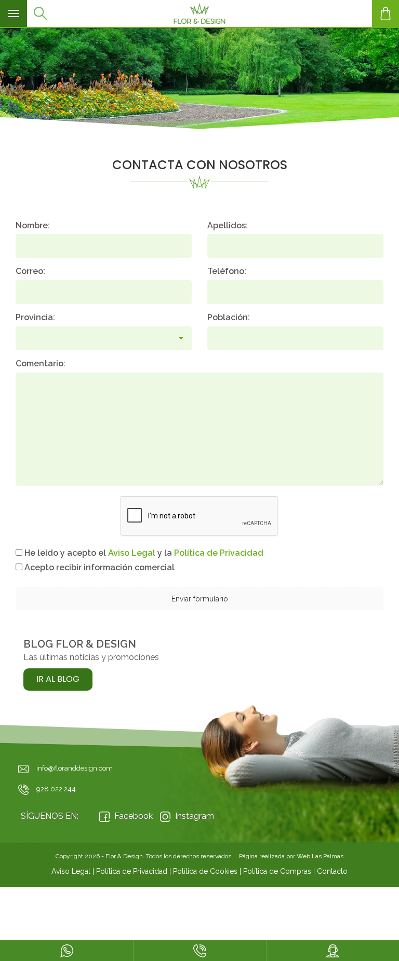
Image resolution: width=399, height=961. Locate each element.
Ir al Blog (57, 679)
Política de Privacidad (131, 871)
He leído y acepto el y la (142, 553)
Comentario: (40, 363)
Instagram (193, 816)
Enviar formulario (199, 599)
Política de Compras (277, 871)
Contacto (332, 871)
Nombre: (33, 225)
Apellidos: (227, 225)
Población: (228, 317)
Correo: (30, 271)
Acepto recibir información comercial (98, 567)
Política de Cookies (205, 871)
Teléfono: (226, 271)
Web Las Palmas (320, 856)
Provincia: (35, 317)
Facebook (132, 816)
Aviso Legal (70, 871)
